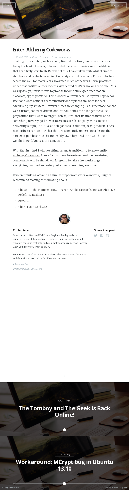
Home (10, 5)
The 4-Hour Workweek (33, 207)
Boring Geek (7, 488)
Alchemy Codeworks (26, 155)
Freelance (45, 57)
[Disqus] (64, 325)
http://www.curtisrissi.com (28, 268)
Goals (35, 57)
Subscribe (118, 5)
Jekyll (124, 488)
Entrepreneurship (61, 57)
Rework (23, 200)
